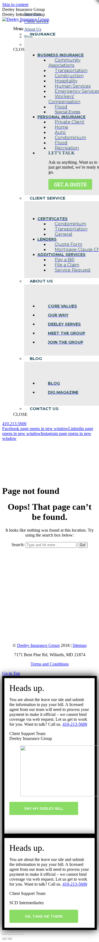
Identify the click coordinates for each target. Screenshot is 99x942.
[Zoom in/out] (21, 934)
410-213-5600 (74, 724)
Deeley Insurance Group (38, 645)
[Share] (10, 934)
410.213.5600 (14, 423)
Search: (18, 544)
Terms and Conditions (50, 664)
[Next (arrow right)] (10, 939)
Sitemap (80, 645)
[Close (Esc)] (4, 934)
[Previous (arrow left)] (4, 939)
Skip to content (15, 4)
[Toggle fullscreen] (15, 934)
